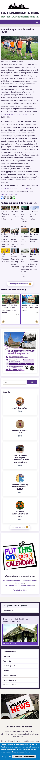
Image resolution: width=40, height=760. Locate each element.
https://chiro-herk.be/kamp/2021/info (15, 188)
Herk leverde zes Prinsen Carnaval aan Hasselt (24, 219)
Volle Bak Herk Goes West (20, 431)
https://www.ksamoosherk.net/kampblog (17, 114)
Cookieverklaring (23, 752)
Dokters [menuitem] (6, 656)
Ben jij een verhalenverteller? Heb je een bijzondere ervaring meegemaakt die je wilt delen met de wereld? (20, 734)
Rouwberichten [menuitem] (9, 651)
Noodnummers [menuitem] (9, 675)
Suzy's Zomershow (20, 408)
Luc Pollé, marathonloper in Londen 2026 (25, 239)
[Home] (20, 5)
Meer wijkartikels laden (18, 283)
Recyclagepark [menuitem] (9, 666)
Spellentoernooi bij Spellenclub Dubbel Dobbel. (20, 486)
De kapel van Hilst (9, 644)
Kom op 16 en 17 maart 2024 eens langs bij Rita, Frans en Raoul (34, 261)
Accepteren (6, 756)
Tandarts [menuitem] (7, 661)
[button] (19, 48)
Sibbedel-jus (8, 610)
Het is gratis (19, 583)
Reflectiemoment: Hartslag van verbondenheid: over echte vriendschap (20, 458)
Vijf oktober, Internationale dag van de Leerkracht (15, 261)
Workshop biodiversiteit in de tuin (20, 513)
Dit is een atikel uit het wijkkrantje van (17, 192)
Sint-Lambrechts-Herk (20, 13)
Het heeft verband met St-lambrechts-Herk (19, 580)
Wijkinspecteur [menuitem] (9, 685)
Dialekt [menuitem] (6, 670)
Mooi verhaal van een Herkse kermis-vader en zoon (30, 307)
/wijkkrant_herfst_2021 (10, 194)
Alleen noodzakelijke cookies (24, 756)
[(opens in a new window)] (20, 555)
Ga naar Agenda (18, 527)
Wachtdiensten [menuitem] (9, 680)
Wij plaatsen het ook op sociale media (19, 586)
